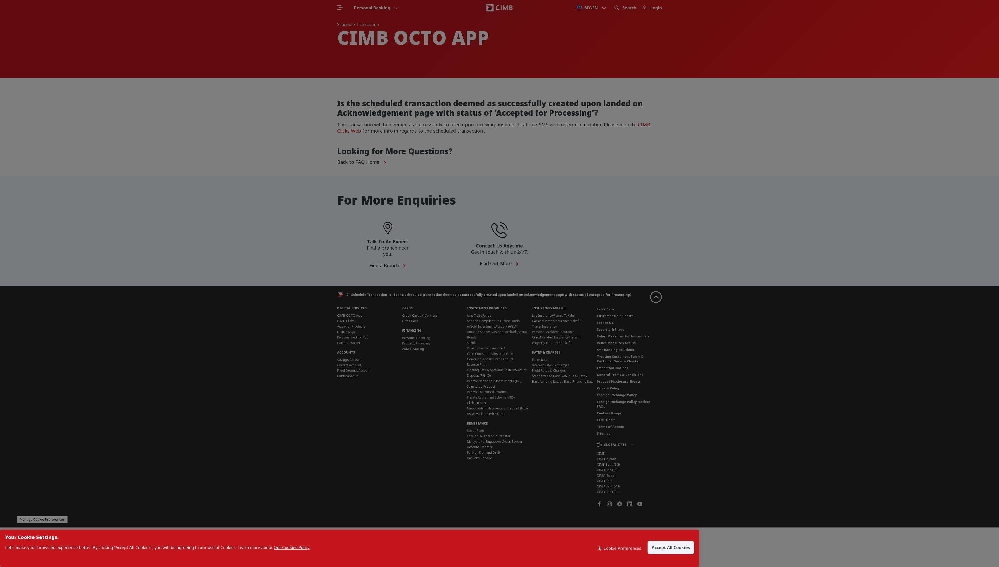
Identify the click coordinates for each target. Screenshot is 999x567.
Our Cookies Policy (292, 547)
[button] (619, 548)
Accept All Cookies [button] (671, 547)
